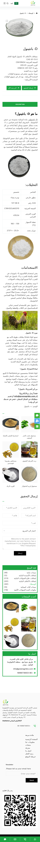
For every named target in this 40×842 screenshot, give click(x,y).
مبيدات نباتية (31, 572)
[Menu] (5, 3)
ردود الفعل (29, 754)
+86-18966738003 (23, 726)
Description (20, 104)
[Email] (15, 839)
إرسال (20, 553)
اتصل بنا (28, 751)
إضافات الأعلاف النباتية (27, 581)
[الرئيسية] (37, 13)
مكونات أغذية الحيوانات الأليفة (25, 590)
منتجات (28, 745)
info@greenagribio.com (24, 396)
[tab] (20, 104)
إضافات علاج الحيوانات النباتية (25, 578)
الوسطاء (33, 584)
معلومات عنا (30, 742)
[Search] (7, 3)
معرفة (27, 748)
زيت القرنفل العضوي (29, 461)
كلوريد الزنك (11, 486)
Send (32, 780)
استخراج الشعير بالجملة (10, 436)
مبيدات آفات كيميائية (28, 587)
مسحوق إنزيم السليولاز (29, 486)
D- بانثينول (34, 119)
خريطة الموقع (30, 756)
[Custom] (35, 839)
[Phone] (25, 839)
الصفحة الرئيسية (31, 739)
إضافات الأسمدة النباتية (27, 575)
